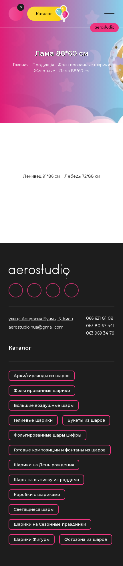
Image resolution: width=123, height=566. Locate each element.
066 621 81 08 (100, 318)
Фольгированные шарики (42, 390)
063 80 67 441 (100, 325)
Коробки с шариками (37, 494)
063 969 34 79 (100, 333)
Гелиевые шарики (33, 420)
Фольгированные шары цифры (47, 435)
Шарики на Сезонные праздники (50, 524)
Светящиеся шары (33, 509)
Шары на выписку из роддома (46, 479)
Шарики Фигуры (31, 539)
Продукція (43, 64)
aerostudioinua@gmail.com (36, 327)
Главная (21, 64)
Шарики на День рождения (44, 464)
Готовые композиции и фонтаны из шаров (60, 450)
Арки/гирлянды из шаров (42, 375)
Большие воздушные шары (44, 405)
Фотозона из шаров (85, 539)
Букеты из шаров (86, 420)
